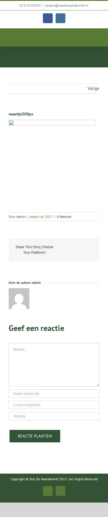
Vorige (93, 88)
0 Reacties (64, 216)
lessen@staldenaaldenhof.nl (66, 5)
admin (21, 216)
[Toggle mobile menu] (97, 37)
